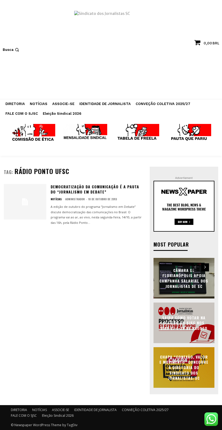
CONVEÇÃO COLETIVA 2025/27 (145, 410)
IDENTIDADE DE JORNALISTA (95, 410)
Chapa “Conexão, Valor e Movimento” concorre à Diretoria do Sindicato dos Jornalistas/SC (183, 367)
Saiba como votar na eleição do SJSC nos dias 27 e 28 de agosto (184, 322)
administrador (75, 199)
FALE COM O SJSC (24, 415)
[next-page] (205, 267)
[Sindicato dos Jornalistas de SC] (111, 52)
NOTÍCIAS (56, 199)
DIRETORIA (19, 410)
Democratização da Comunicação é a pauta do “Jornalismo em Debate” (95, 189)
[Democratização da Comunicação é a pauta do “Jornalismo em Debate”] (25, 202)
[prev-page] (195, 267)
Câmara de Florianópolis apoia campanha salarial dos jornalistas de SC (183, 278)
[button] (11, 49)
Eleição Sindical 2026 (58, 415)
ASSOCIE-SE (60, 410)
